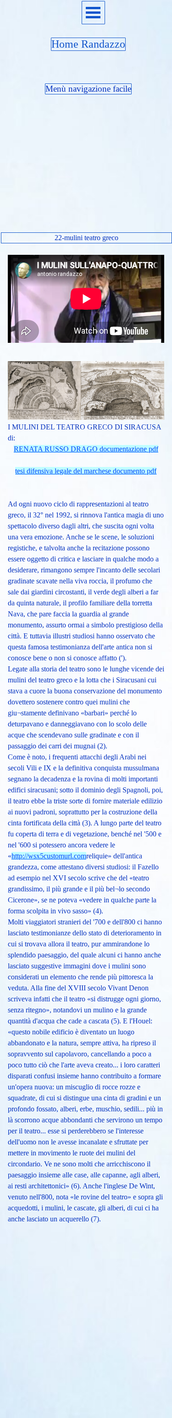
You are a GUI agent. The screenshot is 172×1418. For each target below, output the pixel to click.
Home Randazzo (88, 44)
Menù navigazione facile (88, 88)
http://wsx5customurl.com (48, 856)
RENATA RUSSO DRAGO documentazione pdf (86, 449)
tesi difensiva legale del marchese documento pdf (85, 471)
